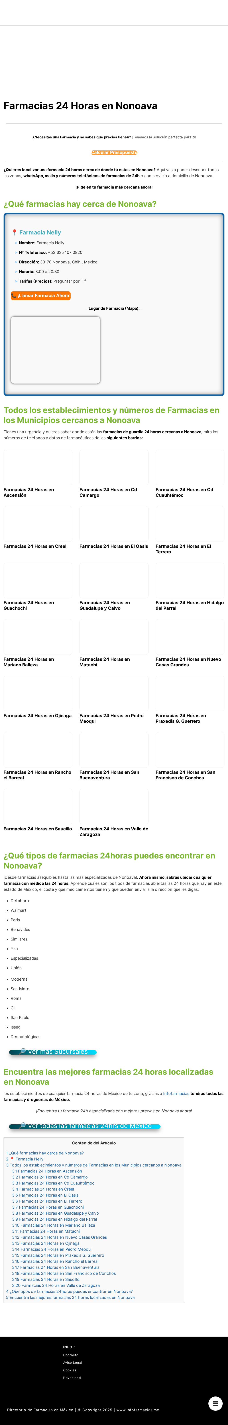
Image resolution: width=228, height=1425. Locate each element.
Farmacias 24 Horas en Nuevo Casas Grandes (59, 1237)
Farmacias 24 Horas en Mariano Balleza (53, 1225)
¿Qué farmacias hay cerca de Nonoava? (45, 1153)
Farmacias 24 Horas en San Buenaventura (56, 1267)
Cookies (69, 1370)
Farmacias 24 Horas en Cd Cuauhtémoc (53, 1183)
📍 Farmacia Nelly (24, 1159)
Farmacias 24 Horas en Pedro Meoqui (52, 1249)
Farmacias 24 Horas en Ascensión (47, 1171)
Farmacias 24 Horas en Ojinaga (45, 1243)
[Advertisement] (114, 59)
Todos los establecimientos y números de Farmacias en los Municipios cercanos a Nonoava (93, 1165)
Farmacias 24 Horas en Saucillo (45, 1279)
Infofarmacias (176, 1093)
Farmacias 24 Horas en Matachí (46, 1231)
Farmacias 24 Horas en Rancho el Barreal (55, 1261)
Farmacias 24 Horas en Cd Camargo (50, 1177)
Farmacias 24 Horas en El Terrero (47, 1201)
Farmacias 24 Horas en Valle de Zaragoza (56, 1285)
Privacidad (72, 1378)
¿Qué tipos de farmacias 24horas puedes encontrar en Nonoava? (69, 1291)
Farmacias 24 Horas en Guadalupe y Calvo (55, 1213)
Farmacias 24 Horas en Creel (43, 1189)
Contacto (70, 1355)
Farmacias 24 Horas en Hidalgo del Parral (54, 1219)
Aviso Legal (72, 1362)
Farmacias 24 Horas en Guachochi (48, 1207)
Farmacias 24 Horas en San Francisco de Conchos (64, 1273)
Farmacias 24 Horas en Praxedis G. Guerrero (58, 1255)
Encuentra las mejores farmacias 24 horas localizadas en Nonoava (70, 1297)
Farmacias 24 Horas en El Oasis (45, 1195)
